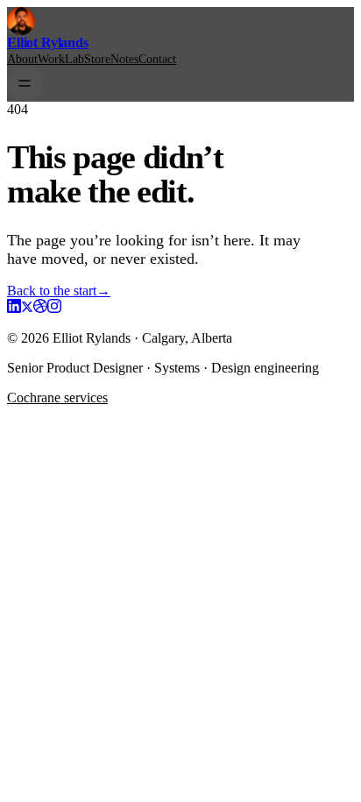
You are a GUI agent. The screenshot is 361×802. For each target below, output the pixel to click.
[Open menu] (24, 84)
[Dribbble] (40, 308)
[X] (27, 308)
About (22, 59)
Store (97, 59)
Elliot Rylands (47, 42)
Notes (124, 59)
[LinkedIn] (14, 308)
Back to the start (58, 290)
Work (51, 59)
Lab (74, 59)
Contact (157, 59)
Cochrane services (57, 397)
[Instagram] (54, 308)
